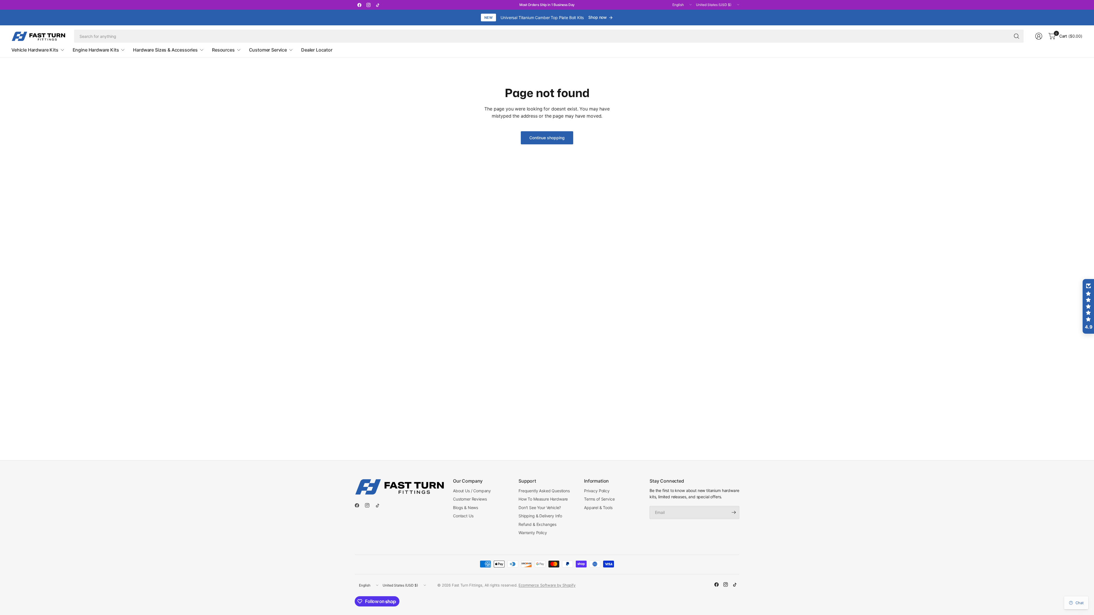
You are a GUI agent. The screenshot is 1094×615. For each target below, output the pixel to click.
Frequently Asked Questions (544, 490)
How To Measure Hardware (543, 499)
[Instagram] (368, 4)
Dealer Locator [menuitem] (316, 50)
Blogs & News (465, 507)
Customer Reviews (470, 499)
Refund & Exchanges (537, 524)
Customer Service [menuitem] (268, 50)
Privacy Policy (597, 490)
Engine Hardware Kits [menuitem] (96, 50)
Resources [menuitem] (223, 50)
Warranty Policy (533, 532)
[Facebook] (359, 4)
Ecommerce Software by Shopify (547, 585)
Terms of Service (599, 499)
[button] (1088, 306)
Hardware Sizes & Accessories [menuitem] (165, 50)
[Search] (1016, 36)
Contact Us (463, 515)
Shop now (597, 17)
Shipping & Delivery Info (540, 515)
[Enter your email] (733, 512)
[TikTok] (377, 4)
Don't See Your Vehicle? (540, 507)
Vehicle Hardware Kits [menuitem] (34, 50)
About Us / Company (472, 490)
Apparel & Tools (598, 507)
